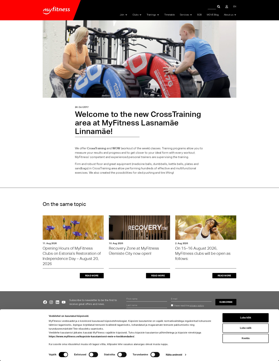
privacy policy (197, 305)
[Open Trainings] (158, 15)
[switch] (93, 354)
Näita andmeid (174, 354)
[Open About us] (235, 15)
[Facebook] (45, 302)
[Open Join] (126, 15)
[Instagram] (51, 302)
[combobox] (212, 6)
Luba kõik (245, 317)
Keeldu (246, 338)
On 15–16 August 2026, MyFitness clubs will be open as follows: (203, 253)
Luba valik (245, 327)
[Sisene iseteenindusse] (226, 6)
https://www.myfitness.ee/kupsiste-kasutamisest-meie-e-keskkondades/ (91, 336)
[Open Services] (191, 15)
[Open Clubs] (140, 15)
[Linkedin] (57, 302)
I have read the (189, 305)
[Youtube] (63, 302)
